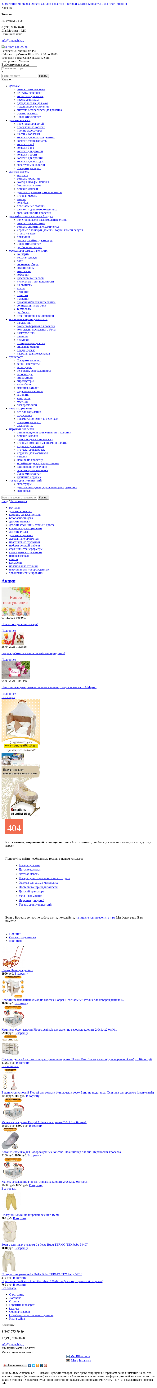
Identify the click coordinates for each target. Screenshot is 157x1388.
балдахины (24, 322)
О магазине (9, 3)
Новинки (15, 933)
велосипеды (25, 374)
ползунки (23, 298)
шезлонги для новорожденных (37, 209)
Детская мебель (29, 873)
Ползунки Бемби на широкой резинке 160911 (31, 1214)
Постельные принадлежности (38, 887)
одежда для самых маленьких (28, 250)
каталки (22, 456)
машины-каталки (28, 387)
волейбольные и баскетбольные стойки (42, 219)
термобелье (24, 308)
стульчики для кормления (25, 528)
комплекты (24, 271)
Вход (104, 3)
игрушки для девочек (31, 449)
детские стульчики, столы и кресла (39, 192)
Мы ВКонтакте (80, 1356)
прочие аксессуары (29, 130)
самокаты (23, 394)
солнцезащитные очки (31, 305)
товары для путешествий (25, 480)
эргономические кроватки (34, 212)
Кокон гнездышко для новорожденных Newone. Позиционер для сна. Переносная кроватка (61, 1152)
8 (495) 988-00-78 (16, 47)
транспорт (16, 357)
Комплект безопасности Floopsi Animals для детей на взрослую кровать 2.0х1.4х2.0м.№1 (59, 1029)
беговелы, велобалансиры (34, 370)
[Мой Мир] (42, 1365)
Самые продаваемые (22, 937)
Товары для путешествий (35, 904)
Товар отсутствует (29, 116)
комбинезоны (25, 267)
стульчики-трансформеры (26, 548)
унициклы (23, 398)
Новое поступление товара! (20, 624)
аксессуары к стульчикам (25, 552)
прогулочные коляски (31, 127)
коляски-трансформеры (32, 140)
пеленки (22, 336)
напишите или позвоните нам (95, 917)
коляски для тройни (30, 158)
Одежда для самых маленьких (38, 882)
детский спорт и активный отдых (31, 216)
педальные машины (30, 391)
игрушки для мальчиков (32, 453)
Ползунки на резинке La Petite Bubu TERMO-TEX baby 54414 (42, 1274)
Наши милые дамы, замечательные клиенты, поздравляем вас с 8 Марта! (49, 687)
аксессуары (24, 367)
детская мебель (19, 171)
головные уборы (27, 264)
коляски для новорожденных (36, 137)
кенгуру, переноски (29, 92)
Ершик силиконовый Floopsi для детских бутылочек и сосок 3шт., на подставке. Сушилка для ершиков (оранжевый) (78, 1092)
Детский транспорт (31, 891)
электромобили (27, 405)
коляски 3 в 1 (25, 147)
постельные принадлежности (28, 319)
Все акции (8, 697)
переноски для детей (30, 123)
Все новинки (10, 1066)
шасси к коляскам (28, 134)
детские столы (18, 531)
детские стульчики (21, 535)
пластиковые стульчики (24, 542)
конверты (23, 254)
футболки (23, 312)
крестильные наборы (30, 278)
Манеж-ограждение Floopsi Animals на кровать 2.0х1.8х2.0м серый (45, 1181)
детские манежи (27, 188)
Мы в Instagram (80, 1360)
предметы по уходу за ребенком (37, 418)
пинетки (22, 295)
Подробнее (9, 630)
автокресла (24, 490)
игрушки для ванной (30, 446)
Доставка (24, 3)
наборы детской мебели (24, 545)
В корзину (21, 973)
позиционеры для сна (31, 343)
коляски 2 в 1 (25, 144)
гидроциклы (25, 377)
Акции (9, 580)
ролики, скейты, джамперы (34, 240)
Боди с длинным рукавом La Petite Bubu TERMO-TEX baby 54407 (45, 1244)
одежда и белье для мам (32, 103)
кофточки (23, 274)
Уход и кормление (30, 895)
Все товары (9, 1188)
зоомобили (24, 384)
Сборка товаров (19, 1311)
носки (21, 288)
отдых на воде (26, 233)
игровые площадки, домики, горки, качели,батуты (50, 230)
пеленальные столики (31, 206)
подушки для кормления (33, 106)
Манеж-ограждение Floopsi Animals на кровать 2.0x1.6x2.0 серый (44, 1122)
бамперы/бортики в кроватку (36, 326)
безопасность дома (29, 185)
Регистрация (118, 3)
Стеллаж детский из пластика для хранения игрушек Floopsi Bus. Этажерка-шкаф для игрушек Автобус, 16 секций (77, 1059)
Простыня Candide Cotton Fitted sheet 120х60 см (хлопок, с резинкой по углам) (52, 1281)
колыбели (23, 202)
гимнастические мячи (31, 89)
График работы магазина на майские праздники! (33, 653)
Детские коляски (30, 869)
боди (20, 260)
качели (21, 199)
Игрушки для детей (31, 900)
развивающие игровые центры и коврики (44, 432)
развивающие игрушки (32, 466)
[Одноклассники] (38, 1365)
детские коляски (19, 120)
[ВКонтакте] (30, 1365)
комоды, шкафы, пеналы (33, 182)
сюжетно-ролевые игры (32, 470)
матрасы (22, 175)
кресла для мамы (28, 99)
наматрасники (26, 333)
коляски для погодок (30, 161)
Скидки (46, 3)
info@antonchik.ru (13, 40)
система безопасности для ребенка (39, 110)
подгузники (24, 415)
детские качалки (27, 435)
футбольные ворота (29, 247)
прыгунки (23, 236)
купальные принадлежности (35, 281)
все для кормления (29, 411)
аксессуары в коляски (31, 164)
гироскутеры (25, 381)
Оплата (35, 3)
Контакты (94, 3)
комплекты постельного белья (36, 329)
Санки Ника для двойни (17, 970)
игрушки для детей (21, 429)
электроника (25, 425)
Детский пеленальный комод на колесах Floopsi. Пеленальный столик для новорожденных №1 (64, 999)
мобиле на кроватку (30, 459)
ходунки (22, 401)
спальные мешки (28, 346)
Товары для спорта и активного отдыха (44, 878)
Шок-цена (15, 940)
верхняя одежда (27, 257)
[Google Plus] (46, 1365)
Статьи (82, 3)
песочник (23, 291)
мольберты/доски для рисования (38, 463)
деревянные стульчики (24, 538)
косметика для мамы (30, 96)
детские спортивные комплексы (38, 226)
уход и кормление (20, 408)
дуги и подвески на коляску (35, 439)
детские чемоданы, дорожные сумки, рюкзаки (47, 487)
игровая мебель (27, 195)
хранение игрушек (29, 477)
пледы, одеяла (26, 350)
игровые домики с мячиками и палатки (42, 442)
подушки (23, 339)
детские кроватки (28, 178)
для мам (14, 85)
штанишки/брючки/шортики (35, 315)
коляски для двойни (30, 151)
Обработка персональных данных (31, 1315)
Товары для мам (29, 865)
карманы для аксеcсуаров (33, 353)
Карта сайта (17, 1318)
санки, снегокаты (28, 363)
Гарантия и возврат (64, 3)
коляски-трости (27, 154)
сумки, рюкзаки (27, 113)
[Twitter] (34, 1365)
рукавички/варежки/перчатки (36, 302)
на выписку (24, 284)
